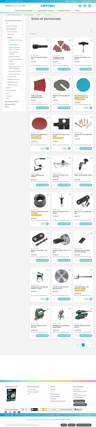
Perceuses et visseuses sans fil (16, 41)
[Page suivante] (88, 344)
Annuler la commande (80, 404)
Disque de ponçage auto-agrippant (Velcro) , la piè (81, 96)
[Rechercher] (23, 5)
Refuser (64, 425)
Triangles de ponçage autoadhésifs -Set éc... (59, 57)
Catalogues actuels (11, 387)
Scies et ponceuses (13, 44)
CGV (28, 415)
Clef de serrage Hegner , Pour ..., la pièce (83, 57)
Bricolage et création (10, 104)
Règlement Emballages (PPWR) (58, 401)
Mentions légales (9, 415)
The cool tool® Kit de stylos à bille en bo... (83, 135)
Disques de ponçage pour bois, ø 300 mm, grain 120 (39, 135)
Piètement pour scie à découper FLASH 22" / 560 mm (39, 287)
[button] (22, 20)
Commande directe (72, 1)
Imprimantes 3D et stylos (15, 71)
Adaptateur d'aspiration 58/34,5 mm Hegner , (39, 212)
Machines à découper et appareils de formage (14, 48)
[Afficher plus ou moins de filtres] (90, 30)
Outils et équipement (11, 29)
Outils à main (10, 34)
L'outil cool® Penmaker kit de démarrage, (60, 175)
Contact (52, 392)
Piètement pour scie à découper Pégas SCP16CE (61, 326)
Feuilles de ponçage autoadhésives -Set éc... (37, 96)
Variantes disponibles (80, 99)
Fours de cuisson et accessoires (13, 53)
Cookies (58, 415)
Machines (9, 37)
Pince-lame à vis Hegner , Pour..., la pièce (61, 135)
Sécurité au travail (11, 77)
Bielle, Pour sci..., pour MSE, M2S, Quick (83, 212)
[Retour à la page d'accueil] (48, 6)
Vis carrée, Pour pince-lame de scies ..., (39, 57)
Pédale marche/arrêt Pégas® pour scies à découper (82, 251)
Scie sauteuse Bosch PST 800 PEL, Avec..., (38, 326)
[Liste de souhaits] (80, 5)
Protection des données (20, 415)
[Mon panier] (89, 5)
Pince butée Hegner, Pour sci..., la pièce (61, 251)
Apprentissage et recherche (12, 101)
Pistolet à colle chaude (14, 74)
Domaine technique (12, 31)
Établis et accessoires (12, 82)
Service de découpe (11, 90)
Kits (7, 23)
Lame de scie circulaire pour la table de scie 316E (61, 287)
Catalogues (53, 398)
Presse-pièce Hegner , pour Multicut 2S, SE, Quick (81, 287)
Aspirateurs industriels (14, 56)
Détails (86, 107)
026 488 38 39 (18, 1)
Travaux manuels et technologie (13, 20)
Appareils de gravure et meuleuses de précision (14, 67)
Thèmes (7, 107)
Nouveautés (9, 96)
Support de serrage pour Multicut (83, 175)
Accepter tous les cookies (84, 425)
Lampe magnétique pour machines (37, 175)
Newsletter (53, 389)
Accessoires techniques (12, 26)
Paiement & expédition (33, 392)
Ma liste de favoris (55, 394)
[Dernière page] (91, 344)
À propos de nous (32, 389)
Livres (7, 93)
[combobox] (13, 5)
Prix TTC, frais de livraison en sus (39, 65)
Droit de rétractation (36, 415)
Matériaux (8, 87)
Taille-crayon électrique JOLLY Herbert (61, 212)
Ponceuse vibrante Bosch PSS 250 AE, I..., (82, 326)
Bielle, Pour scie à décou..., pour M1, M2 (39, 251)
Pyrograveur (12, 64)
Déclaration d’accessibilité (48, 415)
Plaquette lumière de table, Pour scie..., (61, 96)
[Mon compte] (84, 5)
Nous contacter (80, 401)
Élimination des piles (55, 396)
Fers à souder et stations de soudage (15, 60)
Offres (7, 98)
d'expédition (54, 419)
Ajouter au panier (41, 69)
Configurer (71, 425)
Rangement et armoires (13, 79)
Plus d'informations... (43, 425)
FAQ (29, 394)
